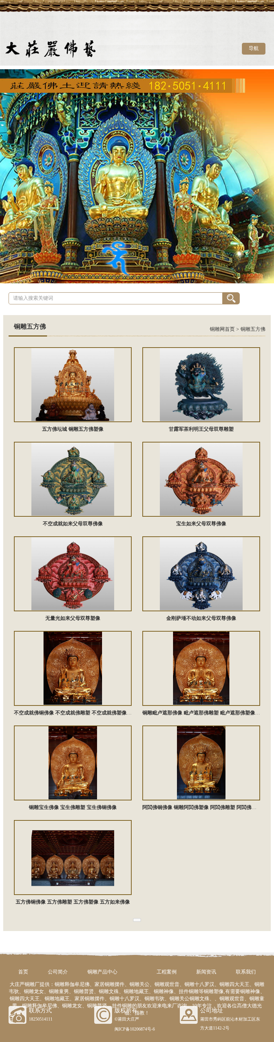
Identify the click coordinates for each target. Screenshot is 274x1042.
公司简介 (58, 972)
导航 (254, 48)
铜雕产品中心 (102, 972)
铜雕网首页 (222, 329)
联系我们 (246, 972)
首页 (23, 972)
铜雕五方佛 (252, 329)
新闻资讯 (206, 972)
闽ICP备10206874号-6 (135, 1029)
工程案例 (167, 972)
